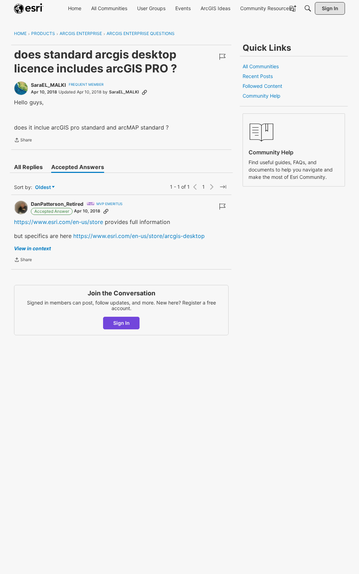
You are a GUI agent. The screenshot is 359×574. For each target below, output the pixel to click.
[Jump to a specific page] (223, 186)
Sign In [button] (121, 323)
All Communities (261, 66)
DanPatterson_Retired (57, 204)
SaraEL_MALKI (48, 85)
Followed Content (262, 86)
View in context (32, 248)
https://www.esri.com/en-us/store (58, 221)
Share (23, 140)
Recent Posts (258, 76)
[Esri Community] (28, 8)
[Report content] (222, 56)
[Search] (308, 8)
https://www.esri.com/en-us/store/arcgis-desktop (139, 235)
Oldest (43, 187)
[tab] (28, 167)
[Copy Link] (144, 92)
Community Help (261, 96)
